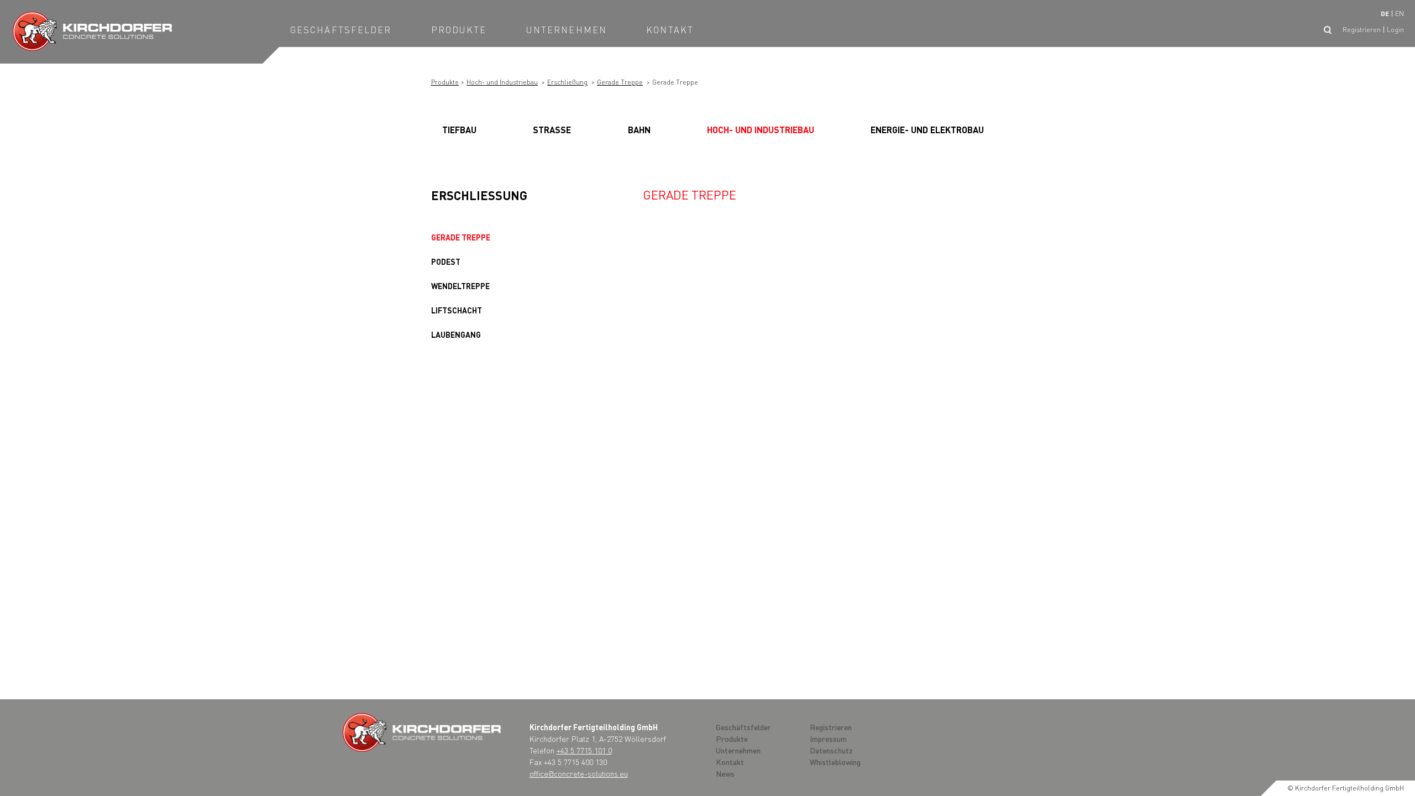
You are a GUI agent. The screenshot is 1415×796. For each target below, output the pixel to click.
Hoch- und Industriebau (502, 82)
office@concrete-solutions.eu (579, 773)
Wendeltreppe (460, 286)
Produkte (459, 29)
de (1385, 13)
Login (1395, 29)
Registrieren (1362, 29)
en (1399, 13)
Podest (445, 261)
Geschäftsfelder (341, 29)
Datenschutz (831, 750)
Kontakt (670, 29)
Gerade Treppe (620, 82)
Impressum (828, 738)
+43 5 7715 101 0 (584, 750)
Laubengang (456, 334)
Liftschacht (456, 310)
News (725, 773)
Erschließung (567, 82)
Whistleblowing (835, 762)
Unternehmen (566, 29)
